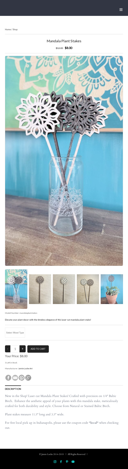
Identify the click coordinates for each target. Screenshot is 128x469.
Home (8, 29)
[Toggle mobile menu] (121, 9)
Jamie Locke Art (25, 368)
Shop (15, 29)
